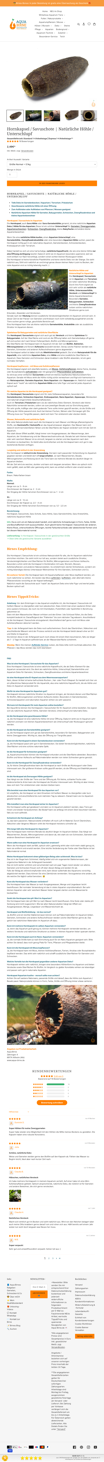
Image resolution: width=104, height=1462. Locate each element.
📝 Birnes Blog (13, 1325)
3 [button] (53, 1258)
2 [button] (48, 1258)
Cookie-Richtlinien (83, 1324)
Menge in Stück (14, 169)
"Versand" (61, 1429)
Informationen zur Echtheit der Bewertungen (78, 1459)
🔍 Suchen (12, 1329)
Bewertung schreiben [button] (52, 1102)
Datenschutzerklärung (85, 1295)
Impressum (80, 1292)
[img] (15, 1119)
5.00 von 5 (58, 1076)
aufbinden (55, 578)
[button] (13, 141)
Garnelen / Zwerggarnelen (83, 226)
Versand (78, 1285)
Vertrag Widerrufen (84, 1336)
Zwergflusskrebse (47, 229)
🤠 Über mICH (13, 1297)
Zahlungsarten (81, 1288)
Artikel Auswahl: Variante (18, 159)
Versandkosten (27, 151)
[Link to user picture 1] (15, 1196)
